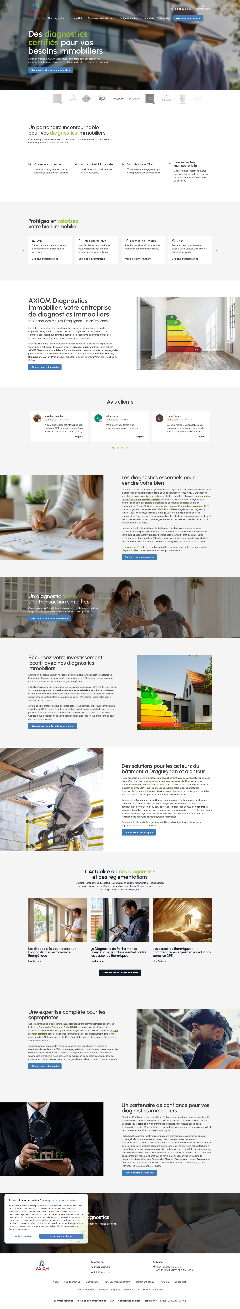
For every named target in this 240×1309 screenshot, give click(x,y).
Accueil (41, 18)
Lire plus (78, 436)
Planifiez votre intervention (139, 557)
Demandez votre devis (188, 18)
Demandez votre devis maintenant (49, 618)
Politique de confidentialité (91, 1300)
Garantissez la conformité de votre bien (52, 726)
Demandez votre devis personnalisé (50, 70)
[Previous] (23, 250)
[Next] (216, 250)
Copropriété (76, 18)
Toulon (146, 1289)
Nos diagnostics (56, 18)
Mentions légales (63, 1300)
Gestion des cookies (129, 1300)
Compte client (203, 8)
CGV (112, 1300)
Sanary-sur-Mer (131, 1289)
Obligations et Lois (129, 18)
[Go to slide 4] (127, 448)
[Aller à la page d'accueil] (35, 9)
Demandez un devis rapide (139, 832)
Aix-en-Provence (86, 1289)
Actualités (149, 18)
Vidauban (158, 1289)
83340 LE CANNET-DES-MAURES (174, 1269)
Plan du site (150, 1300)
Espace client (163, 18)
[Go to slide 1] (113, 448)
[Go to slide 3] (122, 448)
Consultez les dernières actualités (120, 972)
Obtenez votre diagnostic (45, 367)
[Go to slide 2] (118, 448)
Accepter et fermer (63, 1236)
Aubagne (103, 1289)
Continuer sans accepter (20, 1229)
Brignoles (115, 1289)
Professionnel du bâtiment (101, 18)
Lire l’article (34, 961)
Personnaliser (25, 1236)
